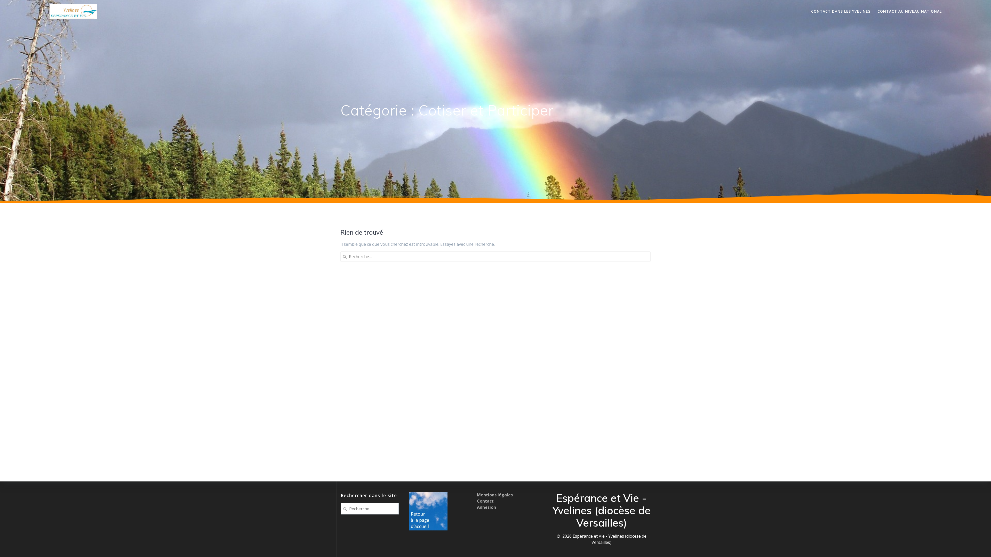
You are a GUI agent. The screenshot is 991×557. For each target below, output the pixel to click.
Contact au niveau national (909, 11)
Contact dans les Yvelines (840, 11)
